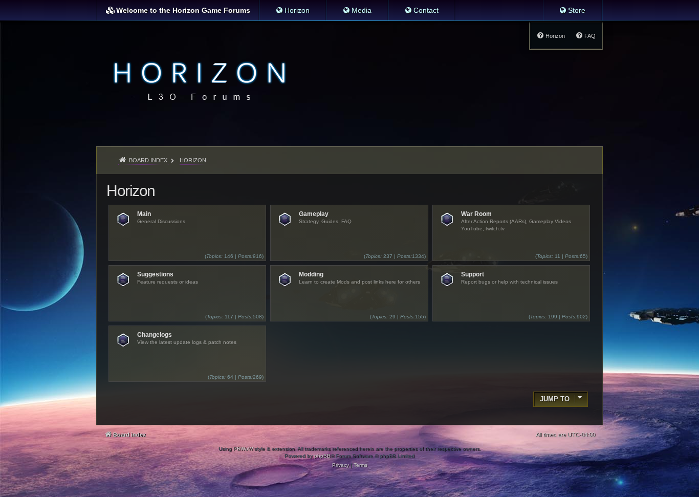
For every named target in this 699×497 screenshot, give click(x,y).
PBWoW (243, 448)
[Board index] (196, 80)
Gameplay (314, 214)
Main (144, 214)
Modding (311, 274)
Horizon (130, 190)
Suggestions (155, 274)
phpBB (322, 456)
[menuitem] (292, 10)
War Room (476, 214)
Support (472, 274)
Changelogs (154, 334)
